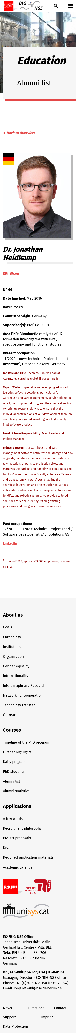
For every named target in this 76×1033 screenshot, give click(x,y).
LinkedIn (10, 543)
